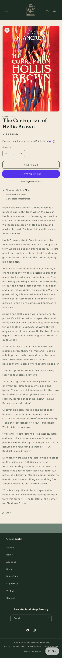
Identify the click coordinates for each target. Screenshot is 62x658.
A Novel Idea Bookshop (29, 642)
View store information (18, 198)
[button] (6, 10)
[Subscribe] (48, 618)
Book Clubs (12, 576)
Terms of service (51, 646)
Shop (9, 569)
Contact (10, 598)
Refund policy (19, 646)
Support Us (12, 583)
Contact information (32, 651)
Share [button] (9, 512)
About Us (11, 561)
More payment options (31, 181)
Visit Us (10, 590)
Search (10, 547)
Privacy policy (34, 646)
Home (9, 554)
